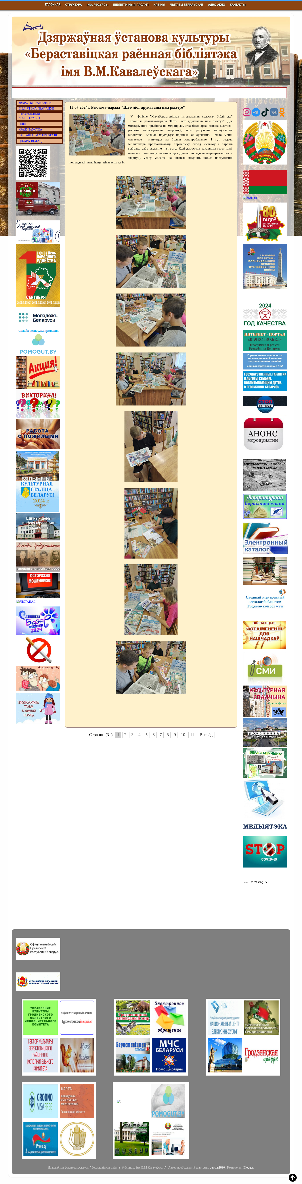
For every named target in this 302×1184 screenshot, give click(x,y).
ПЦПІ (22, 123)
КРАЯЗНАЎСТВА (30, 129)
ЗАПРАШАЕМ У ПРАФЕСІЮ (38, 135)
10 (183, 734)
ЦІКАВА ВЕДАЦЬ (31, 141)
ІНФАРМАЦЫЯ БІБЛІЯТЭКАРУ (30, 116)
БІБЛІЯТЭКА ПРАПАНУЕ (36, 108)
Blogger (248, 1167)
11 (192, 734)
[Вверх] (293, 1178)
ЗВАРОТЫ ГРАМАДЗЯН (35, 102)
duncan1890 (217, 1167)
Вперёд (206, 734)
